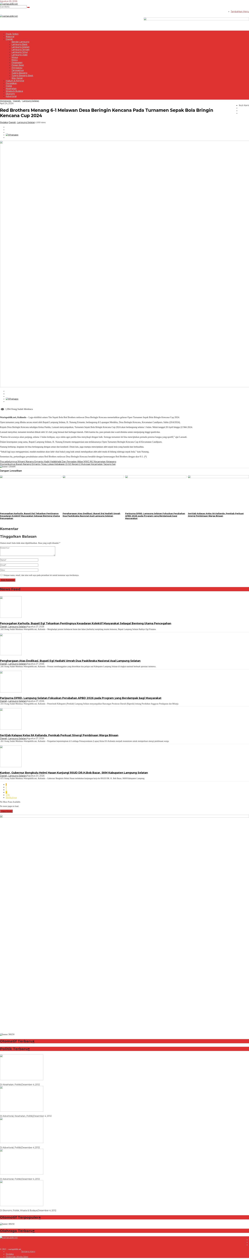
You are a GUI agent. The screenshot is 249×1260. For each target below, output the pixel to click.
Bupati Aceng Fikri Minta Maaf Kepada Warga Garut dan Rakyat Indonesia (37, 1176)
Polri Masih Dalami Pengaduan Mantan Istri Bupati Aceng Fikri (31, 1145)
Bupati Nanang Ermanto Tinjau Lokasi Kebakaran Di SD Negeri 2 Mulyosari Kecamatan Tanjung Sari (58, 464)
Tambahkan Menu (240, 11)
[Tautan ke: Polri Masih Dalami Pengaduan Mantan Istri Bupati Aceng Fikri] (21, 1142)
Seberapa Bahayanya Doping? (15, 1113)
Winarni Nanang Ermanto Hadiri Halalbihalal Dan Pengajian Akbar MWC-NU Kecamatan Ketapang (58, 461)
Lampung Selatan (26, 122)
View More (6, 811)
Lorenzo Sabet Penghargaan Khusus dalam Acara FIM (27, 1082)
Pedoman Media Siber (17, 1256)
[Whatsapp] (12, 135)
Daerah (12, 122)
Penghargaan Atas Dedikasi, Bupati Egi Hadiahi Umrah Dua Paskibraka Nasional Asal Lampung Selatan (91, 514)
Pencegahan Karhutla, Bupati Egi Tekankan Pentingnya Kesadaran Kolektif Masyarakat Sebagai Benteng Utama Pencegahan (30, 515)
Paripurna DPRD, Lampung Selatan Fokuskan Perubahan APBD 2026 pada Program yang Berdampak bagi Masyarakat (155, 515)
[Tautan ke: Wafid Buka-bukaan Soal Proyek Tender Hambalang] (21, 1205)
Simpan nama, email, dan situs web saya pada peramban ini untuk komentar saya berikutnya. (41, 575)
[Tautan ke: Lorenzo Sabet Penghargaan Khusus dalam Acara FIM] (21, 1079)
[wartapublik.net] (9, 4)
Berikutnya (11, 797)
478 (8, 795)
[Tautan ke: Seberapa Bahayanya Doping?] (21, 1111)
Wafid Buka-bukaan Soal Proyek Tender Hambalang (26, 1208)
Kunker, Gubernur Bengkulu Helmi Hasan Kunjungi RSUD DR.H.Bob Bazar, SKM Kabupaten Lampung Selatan (74, 772)
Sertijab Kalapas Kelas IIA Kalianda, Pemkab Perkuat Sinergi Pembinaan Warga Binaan (216, 514)
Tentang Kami (28, 1251)
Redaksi (10, 1254)
